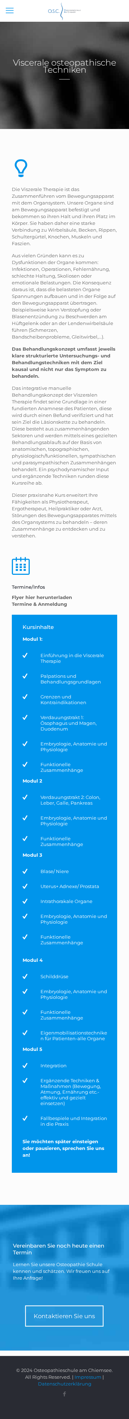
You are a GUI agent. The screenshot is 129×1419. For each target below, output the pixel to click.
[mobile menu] (10, 11)
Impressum (88, 1377)
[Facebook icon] (64, 1393)
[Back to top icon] (114, 1404)
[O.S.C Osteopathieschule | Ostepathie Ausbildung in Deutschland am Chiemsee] (64, 11)
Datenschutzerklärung (64, 1384)
